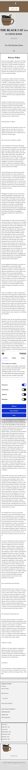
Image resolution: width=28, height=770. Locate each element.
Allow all (14, 406)
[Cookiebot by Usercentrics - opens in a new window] (19, 354)
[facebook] (15, 3)
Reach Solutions (14, 766)
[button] (14, 9)
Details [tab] (14, 358)
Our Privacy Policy (14, 755)
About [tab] (23, 358)
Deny (14, 415)
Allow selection (14, 410)
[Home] (7, 26)
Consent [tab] (5, 358)
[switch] (24, 389)
